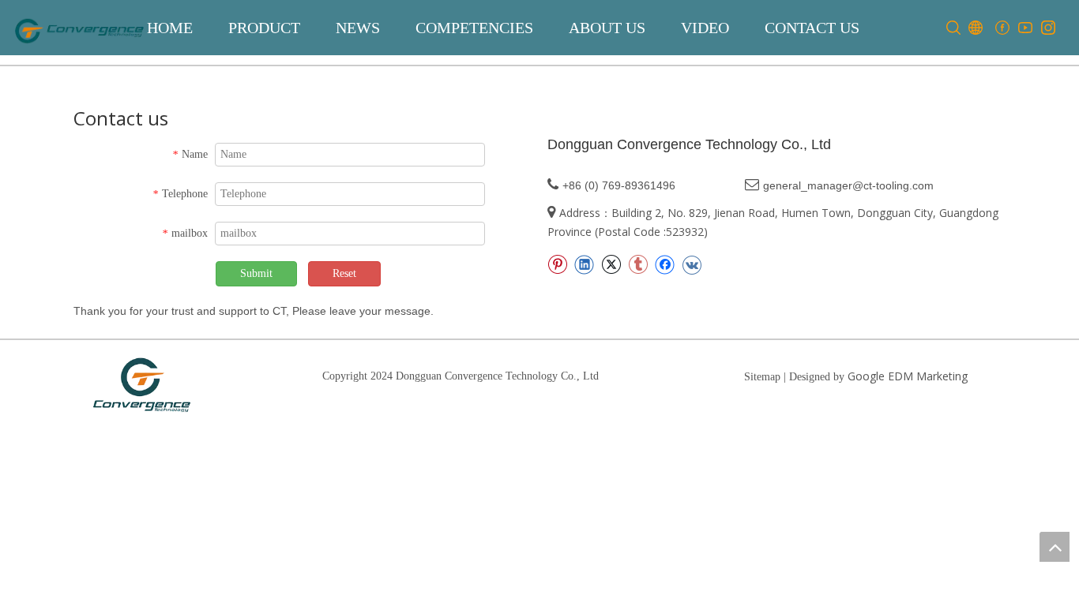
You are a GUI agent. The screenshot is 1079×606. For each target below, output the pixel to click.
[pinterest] (557, 264)
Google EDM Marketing (908, 375)
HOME (170, 27)
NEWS (358, 27)
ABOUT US (607, 27)
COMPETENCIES (474, 27)
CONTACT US (812, 27)
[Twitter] (611, 264)
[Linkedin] (584, 264)
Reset (344, 273)
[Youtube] (1025, 28)
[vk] (691, 264)
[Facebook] (1002, 28)
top (1055, 547)
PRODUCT (264, 27)
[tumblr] (638, 264)
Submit (256, 273)
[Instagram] (1047, 28)
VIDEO (705, 27)
